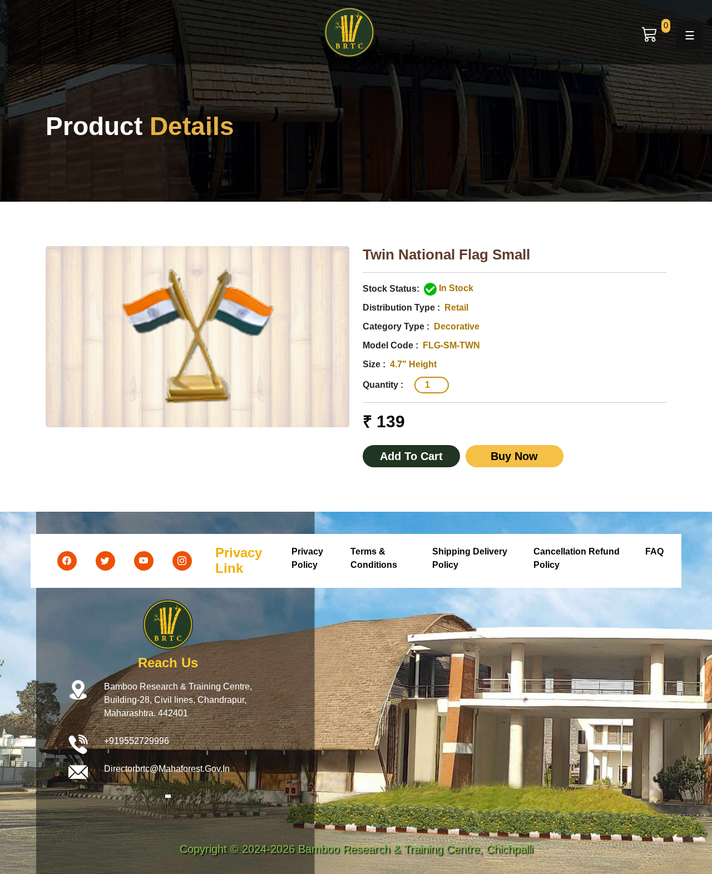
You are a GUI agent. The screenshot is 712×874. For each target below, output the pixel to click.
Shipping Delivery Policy (469, 558)
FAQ (654, 551)
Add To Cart (411, 456)
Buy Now (514, 456)
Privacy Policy (307, 558)
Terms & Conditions (373, 558)
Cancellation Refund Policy (576, 558)
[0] (649, 34)
